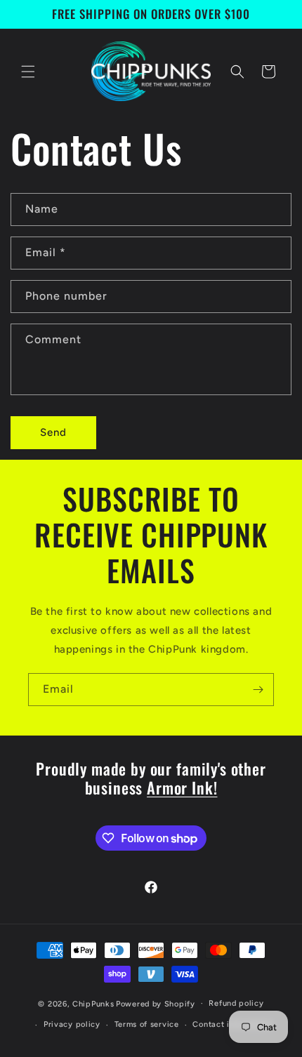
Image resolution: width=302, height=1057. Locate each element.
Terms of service (146, 1024)
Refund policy (236, 1003)
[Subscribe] (257, 689)
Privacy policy (72, 1024)
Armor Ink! (182, 787)
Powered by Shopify (155, 1003)
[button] (28, 71)
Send (53, 432)
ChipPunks (93, 1003)
